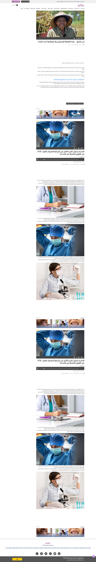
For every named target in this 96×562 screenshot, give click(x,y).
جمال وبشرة (43, 8)
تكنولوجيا (38, 8)
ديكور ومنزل (50, 8)
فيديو (22, 8)
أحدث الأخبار (76, 8)
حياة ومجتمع (56, 8)
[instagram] (46, 553)
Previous (39, 108)
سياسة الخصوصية (70, 559)
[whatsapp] (50, 553)
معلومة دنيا (26, 8)
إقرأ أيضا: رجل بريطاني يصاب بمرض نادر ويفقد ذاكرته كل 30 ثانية (68, 79)
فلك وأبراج (32, 8)
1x (40, 159)
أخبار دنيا (69, 44)
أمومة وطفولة (63, 8)
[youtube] (54, 553)
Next (37, 108)
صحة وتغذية (70, 8)
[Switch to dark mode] (16, 5)
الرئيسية (82, 8)
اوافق (17, 559)
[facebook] (37, 553)
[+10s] (83, 159)
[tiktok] (59, 553)
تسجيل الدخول (25, 1)
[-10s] (80, 159)
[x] (41, 553)
